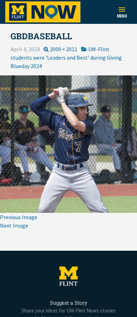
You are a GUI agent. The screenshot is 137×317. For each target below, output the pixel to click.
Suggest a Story (68, 302)
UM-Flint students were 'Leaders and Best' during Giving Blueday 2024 (66, 57)
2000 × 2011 (63, 49)
